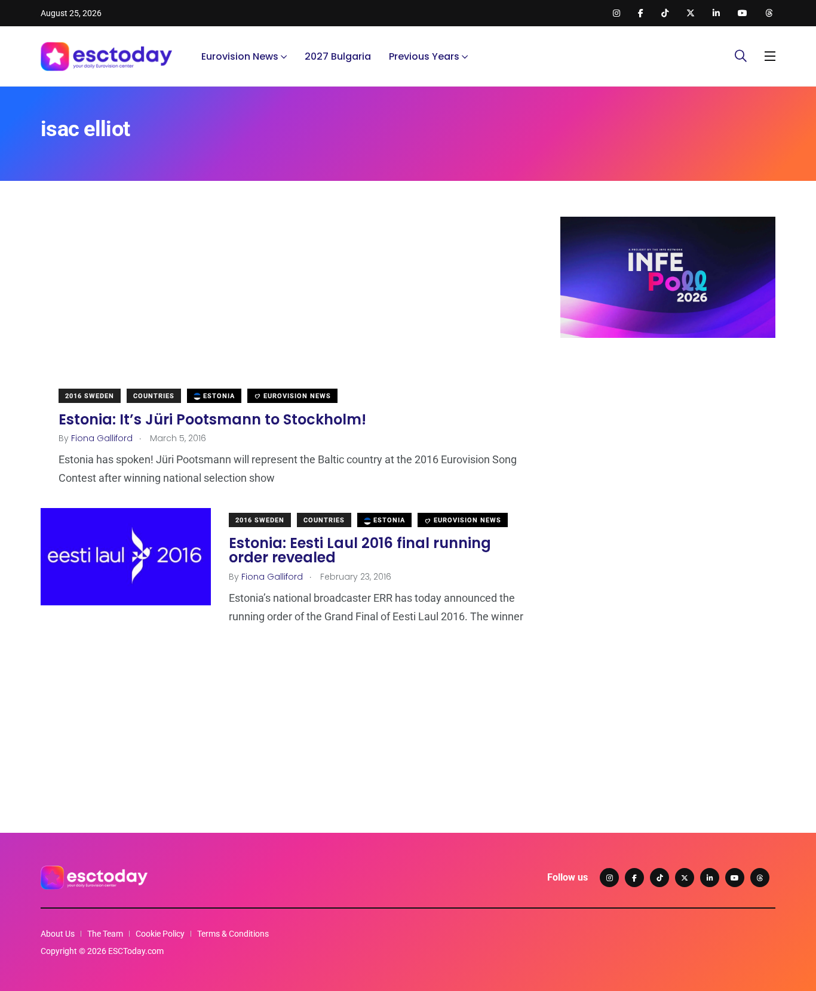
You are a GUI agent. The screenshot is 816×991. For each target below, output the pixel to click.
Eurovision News (239, 56)
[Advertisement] (282, 300)
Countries (153, 396)
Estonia (218, 396)
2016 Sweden (89, 396)
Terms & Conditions (233, 933)
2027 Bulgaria (338, 56)
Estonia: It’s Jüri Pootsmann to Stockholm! (212, 419)
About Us (58, 933)
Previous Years (424, 56)
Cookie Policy (160, 933)
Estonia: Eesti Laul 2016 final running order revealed (360, 550)
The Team (105, 933)
